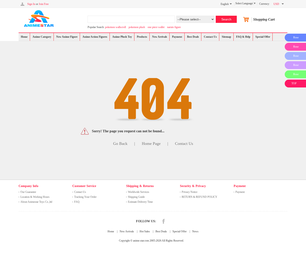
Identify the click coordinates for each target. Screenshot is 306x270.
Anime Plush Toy (122, 36)
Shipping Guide (136, 196)
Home (24, 36)
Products (142, 36)
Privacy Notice (189, 192)
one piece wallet (156, 27)
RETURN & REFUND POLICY (199, 196)
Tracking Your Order (85, 196)
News (195, 231)
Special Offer (262, 36)
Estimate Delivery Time (140, 201)
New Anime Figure (67, 36)
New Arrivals (159, 36)
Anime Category (41, 36)
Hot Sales (145, 231)
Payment (177, 36)
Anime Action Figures (94, 36)
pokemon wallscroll (115, 27)
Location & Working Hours (35, 196)
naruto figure (174, 27)
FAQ (77, 201)
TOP (294, 83)
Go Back (120, 143)
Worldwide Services (138, 192)
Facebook (163, 221)
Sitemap (226, 36)
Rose (296, 37)
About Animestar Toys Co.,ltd (36, 201)
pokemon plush (137, 27)
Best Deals (193, 36)
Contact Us (210, 36)
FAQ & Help (243, 36)
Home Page (151, 143)
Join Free (44, 4)
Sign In (31, 4)
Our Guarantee (28, 192)
